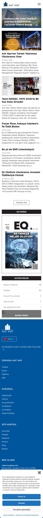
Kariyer (5, 442)
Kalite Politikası (8, 413)
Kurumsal (6, 431)
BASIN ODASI (21, 315)
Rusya (4, 370)
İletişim (5, 449)
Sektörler (5, 438)
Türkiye (5, 367)
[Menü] (39, 4)
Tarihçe (5, 399)
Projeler (5, 434)
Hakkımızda (6, 395)
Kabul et (21, 496)
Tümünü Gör (21, 202)
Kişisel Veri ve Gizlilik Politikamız (27, 515)
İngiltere (5, 374)
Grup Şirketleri (8, 402)
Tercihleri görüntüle (21, 509)
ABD (4, 378)
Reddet (21, 503)
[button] (39, 472)
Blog (4, 445)
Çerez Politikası (8, 515)
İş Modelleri (6, 406)
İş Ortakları (6, 410)
